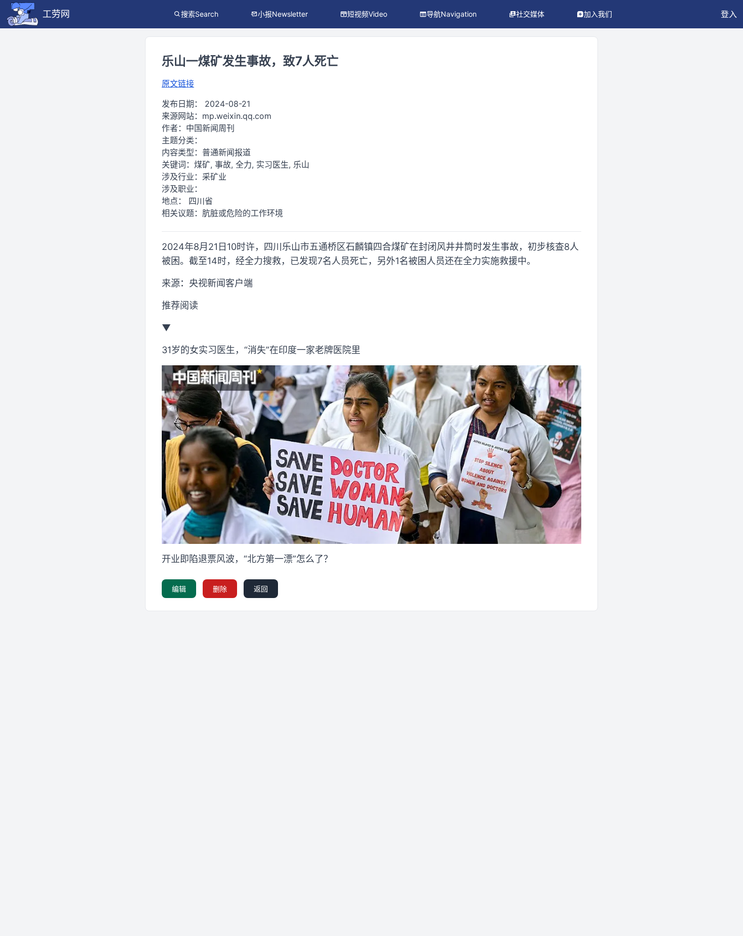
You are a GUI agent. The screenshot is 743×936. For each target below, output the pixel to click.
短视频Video (367, 14)
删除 (220, 588)
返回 (261, 588)
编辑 (179, 588)
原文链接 (178, 83)
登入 (729, 14)
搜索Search (199, 14)
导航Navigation (452, 14)
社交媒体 (530, 14)
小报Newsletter (283, 14)
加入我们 (598, 14)
